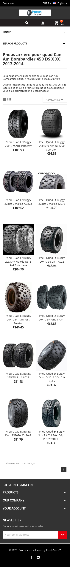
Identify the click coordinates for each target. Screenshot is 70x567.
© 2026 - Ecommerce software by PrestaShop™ (35, 550)
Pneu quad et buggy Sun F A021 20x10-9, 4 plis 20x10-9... (51, 435)
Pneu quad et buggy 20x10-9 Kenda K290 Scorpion (52, 145)
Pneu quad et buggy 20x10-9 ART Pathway (18, 144)
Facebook (31, 557)
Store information (18, 485)
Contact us (8, 3)
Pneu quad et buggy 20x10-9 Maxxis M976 (51, 201)
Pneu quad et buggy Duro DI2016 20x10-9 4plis (52, 377)
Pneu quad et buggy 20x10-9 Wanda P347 (52, 317)
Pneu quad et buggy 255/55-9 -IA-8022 (18, 375)
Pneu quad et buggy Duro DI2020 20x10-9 (18, 433)
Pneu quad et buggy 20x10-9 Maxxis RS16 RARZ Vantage (18, 261)
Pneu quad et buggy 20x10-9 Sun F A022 (52, 259)
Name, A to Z (55, 99)
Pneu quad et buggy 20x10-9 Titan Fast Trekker (18, 319)
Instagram (38, 557)
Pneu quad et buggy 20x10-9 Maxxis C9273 (18, 201)
